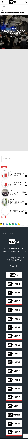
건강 (3, 12)
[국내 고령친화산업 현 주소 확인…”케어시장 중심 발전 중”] (14, 32)
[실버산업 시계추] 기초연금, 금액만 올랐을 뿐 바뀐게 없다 (18, 183)
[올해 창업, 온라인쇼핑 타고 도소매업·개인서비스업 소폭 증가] (5, 211)
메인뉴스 (21, 12)
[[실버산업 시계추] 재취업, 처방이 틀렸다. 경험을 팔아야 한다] (5, 174)
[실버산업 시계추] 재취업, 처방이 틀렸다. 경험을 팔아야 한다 (18, 174)
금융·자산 (12, 12)
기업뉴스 (17, 12)
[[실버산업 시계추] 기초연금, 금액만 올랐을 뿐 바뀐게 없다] (5, 183)
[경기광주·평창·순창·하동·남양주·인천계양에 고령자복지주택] (5, 202)
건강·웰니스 (7, 12)
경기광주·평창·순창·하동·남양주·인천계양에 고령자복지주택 (18, 202)
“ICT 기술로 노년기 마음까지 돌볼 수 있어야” (18, 192)
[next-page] (5, 217)
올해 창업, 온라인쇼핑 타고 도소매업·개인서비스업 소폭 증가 (18, 211)
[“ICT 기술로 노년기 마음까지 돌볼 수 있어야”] (5, 192)
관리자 (11, 175)
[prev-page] (2, 217)
